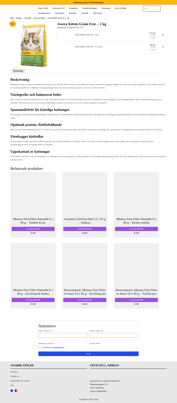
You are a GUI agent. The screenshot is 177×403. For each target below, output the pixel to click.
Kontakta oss (14, 376)
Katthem (72, 13)
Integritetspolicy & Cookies (19, 381)
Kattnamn (106, 8)
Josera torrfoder (39, 18)
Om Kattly (97, 13)
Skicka (88, 354)
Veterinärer (59, 13)
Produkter (73, 8)
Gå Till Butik (33, 229)
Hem (12, 18)
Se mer (33, 233)
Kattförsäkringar (90, 8)
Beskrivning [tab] (18, 71)
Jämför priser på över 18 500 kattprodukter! (88, 2)
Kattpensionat (44, 13)
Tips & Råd (43, 8)
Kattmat (19, 18)
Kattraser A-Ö (59, 8)
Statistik (84, 13)
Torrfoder (27, 18)
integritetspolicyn (58, 347)
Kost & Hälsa (120, 8)
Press (12, 385)
